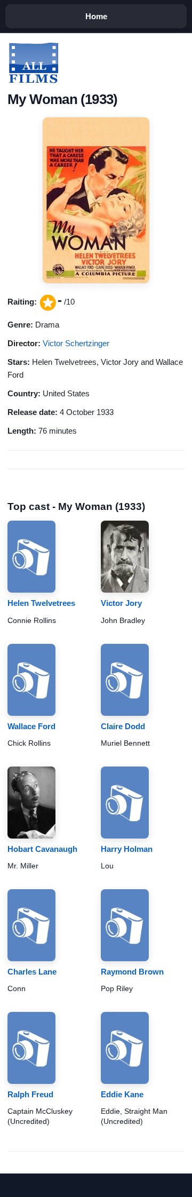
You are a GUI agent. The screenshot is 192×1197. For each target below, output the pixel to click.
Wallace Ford (31, 726)
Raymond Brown (132, 971)
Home (96, 16)
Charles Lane (32, 971)
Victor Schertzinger (76, 343)
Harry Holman (127, 848)
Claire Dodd (123, 726)
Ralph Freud (30, 1094)
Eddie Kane (122, 1094)
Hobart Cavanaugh (42, 848)
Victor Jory (121, 603)
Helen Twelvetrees (41, 603)
